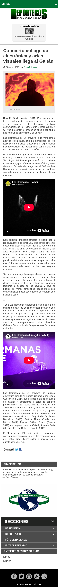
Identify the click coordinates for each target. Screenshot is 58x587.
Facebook (14, 576)
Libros (6, 556)
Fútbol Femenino (16, 545)
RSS (37, 576)
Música (34, 67)
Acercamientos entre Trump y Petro (29, 36)
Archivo (37, 584)
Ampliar (29, 39)
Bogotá (27, 67)
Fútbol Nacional (16, 540)
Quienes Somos (24, 584)
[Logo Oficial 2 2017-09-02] (29, 500)
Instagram (29, 576)
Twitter (21, 576)
